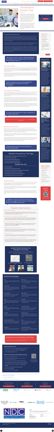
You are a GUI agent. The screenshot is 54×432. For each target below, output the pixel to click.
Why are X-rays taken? (8, 166)
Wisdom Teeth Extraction (46, 177)
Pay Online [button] (46, 3)
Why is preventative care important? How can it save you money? (15, 156)
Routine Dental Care (45, 175)
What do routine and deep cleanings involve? (12, 159)
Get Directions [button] (8, 386)
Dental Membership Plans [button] (35, 3)
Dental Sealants (44, 41)
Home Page (22, 350)
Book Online (41, 1)
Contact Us (45, 386)
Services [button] (22, 3)
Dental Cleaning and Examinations (45, 39)
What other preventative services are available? (12, 162)
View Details (12, 368)
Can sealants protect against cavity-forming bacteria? (13, 171)
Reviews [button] (41, 3)
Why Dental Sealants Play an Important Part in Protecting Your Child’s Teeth (45, 46)
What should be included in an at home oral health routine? (14, 173)
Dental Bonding (44, 36)
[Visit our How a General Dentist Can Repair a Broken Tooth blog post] (45, 117)
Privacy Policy (4, 424)
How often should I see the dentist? (11, 157)
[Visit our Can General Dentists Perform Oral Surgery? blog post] (45, 67)
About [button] (11, 3)
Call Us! (48, 1)
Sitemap (8, 424)
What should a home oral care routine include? (12, 168)
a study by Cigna (16, 48)
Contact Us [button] (50, 3)
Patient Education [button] (27, 3)
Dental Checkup (44, 37)
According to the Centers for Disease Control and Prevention (13, 36)
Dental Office (44, 179)
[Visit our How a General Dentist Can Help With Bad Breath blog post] (45, 142)
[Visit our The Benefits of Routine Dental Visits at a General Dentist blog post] (45, 92)
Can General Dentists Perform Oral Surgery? (45, 70)
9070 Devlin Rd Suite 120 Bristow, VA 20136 (29, 1)
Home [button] (8, 3)
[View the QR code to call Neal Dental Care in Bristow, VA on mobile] (45, 196)
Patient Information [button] (16, 3)
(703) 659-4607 (27, 27)
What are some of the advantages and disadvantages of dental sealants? (17, 170)
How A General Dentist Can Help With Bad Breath (45, 145)
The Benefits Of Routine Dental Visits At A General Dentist (45, 95)
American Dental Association (26, 69)
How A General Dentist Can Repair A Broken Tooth (45, 120)
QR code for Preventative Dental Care (8, 377)
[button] (1, 431)
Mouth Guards (44, 172)
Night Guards (44, 174)
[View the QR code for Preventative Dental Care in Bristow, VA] (29, 260)
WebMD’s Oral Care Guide (11, 351)
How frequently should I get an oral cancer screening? (14, 175)
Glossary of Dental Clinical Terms (21, 348)
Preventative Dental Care (11, 375)
